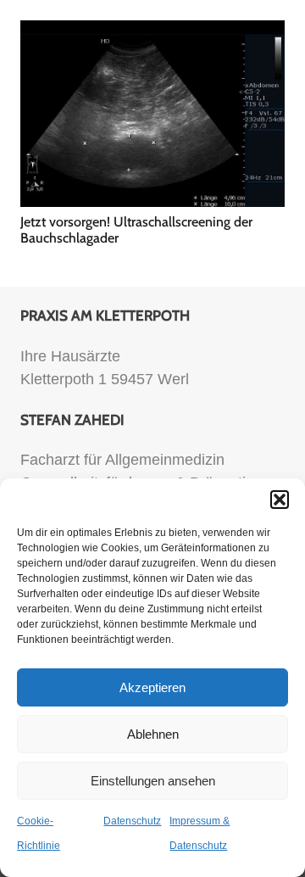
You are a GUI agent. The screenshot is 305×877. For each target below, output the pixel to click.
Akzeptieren (152, 687)
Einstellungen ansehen (153, 781)
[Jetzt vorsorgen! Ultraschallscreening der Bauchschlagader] (152, 113)
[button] (279, 499)
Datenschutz (132, 821)
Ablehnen (153, 734)
